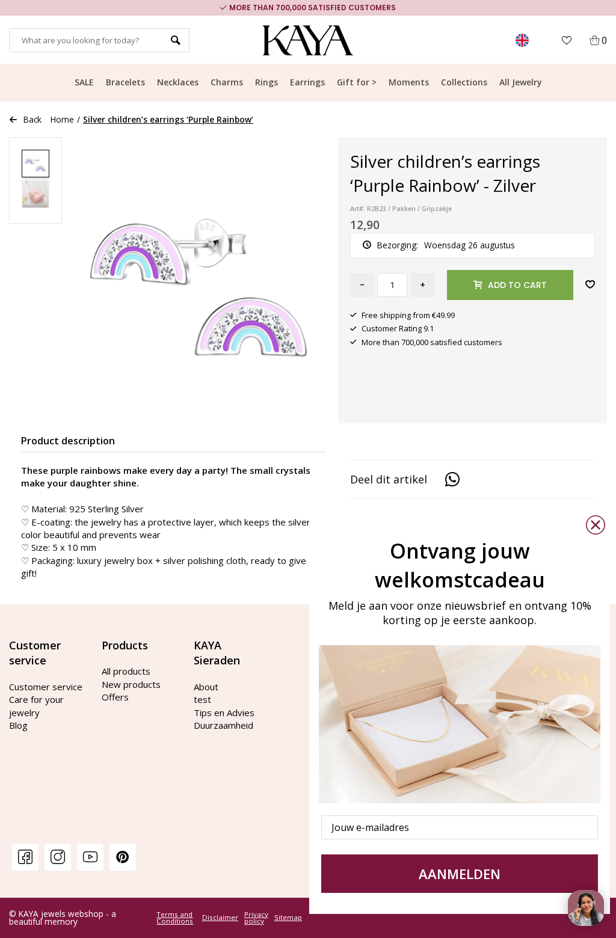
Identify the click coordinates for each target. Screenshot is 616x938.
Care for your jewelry (36, 705)
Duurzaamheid (223, 725)
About (206, 687)
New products (131, 684)
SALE (84, 82)
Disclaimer (220, 917)
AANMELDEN (459, 874)
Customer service (45, 687)
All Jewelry (520, 82)
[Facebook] (25, 856)
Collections (464, 82)
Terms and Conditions (174, 918)
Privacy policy (256, 918)
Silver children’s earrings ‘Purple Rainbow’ (168, 119)
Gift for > (357, 82)
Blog (18, 725)
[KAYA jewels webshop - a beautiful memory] (308, 40)
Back (32, 119)
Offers (115, 697)
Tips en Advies (224, 713)
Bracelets (125, 82)
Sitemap (288, 917)
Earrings (307, 82)
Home (62, 119)
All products (126, 671)
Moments (409, 82)
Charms (227, 82)
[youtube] (90, 856)
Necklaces (178, 82)
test (202, 699)
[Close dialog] (595, 525)
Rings (266, 82)
